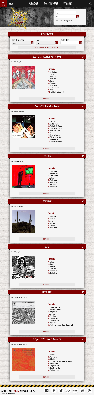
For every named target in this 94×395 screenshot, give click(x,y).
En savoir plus (47, 99)
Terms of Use (4, 393)
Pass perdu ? (68, 21)
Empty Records (20, 62)
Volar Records (20, 206)
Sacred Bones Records (22, 297)
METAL (4, 5)
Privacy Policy (11, 393)
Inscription (59, 21)
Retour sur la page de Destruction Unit (47, 47)
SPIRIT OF (10, 391)
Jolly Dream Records (21, 252)
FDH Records (20, 161)
